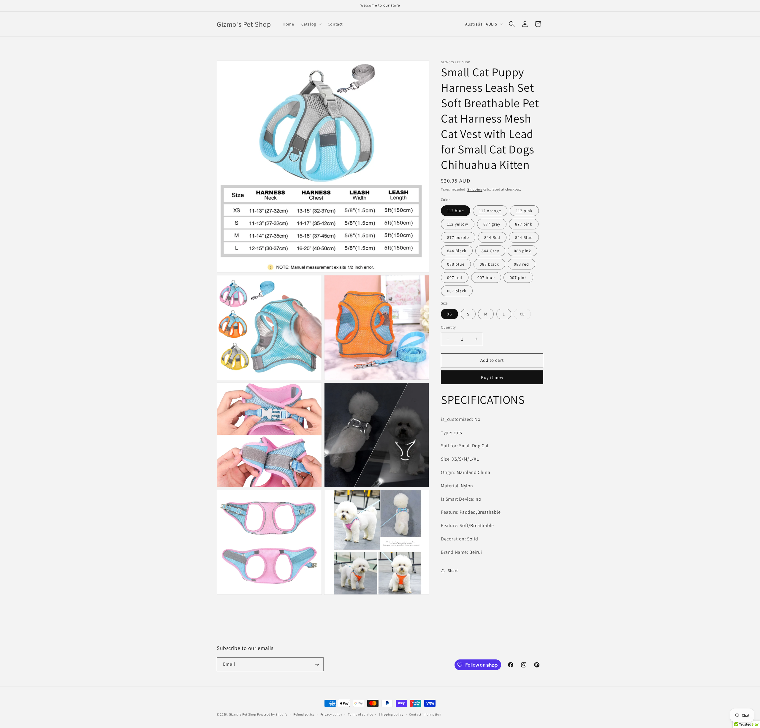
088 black (489, 264)
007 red (454, 277)
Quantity (448, 327)
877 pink (523, 224)
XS (449, 314)
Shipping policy (391, 714)
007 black (456, 291)
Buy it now (492, 377)
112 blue (455, 210)
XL (525, 315)
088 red (521, 264)
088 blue (456, 264)
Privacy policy (331, 714)
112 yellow (457, 224)
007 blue (486, 277)
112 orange (490, 210)
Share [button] (453, 570)
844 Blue (524, 237)
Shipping (474, 189)
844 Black (456, 250)
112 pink (524, 210)
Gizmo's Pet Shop (242, 714)
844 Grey (490, 250)
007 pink (518, 277)
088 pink (522, 250)
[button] (311, 24)
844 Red (492, 237)
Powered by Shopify (272, 714)
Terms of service (360, 714)
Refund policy (303, 714)
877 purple (458, 237)
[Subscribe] (316, 664)
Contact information (425, 714)
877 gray (491, 224)
